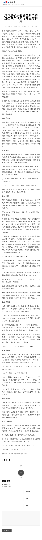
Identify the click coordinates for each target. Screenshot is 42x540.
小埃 (35, 26)
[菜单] (37, 3)
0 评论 (18, 26)
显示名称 (28, 491)
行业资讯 (26, 26)
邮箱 (27, 498)
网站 (27, 505)
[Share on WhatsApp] (21, 466)
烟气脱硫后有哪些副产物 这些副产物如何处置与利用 (21, 18)
